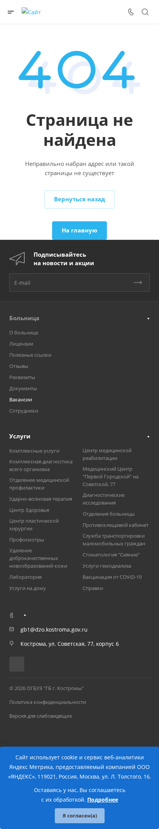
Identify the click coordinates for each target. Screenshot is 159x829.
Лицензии (21, 343)
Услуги (19, 436)
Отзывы (18, 366)
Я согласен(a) (80, 815)
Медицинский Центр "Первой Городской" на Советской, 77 (111, 476)
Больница (24, 318)
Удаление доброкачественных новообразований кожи (38, 558)
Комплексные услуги (34, 450)
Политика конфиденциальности (47, 702)
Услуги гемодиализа (107, 565)
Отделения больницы (109, 513)
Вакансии (20, 399)
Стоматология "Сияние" (111, 554)
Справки (93, 588)
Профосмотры (26, 539)
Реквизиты (22, 377)
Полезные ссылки (30, 354)
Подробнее (102, 799)
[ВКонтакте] (16, 664)
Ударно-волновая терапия (40, 498)
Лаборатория (25, 576)
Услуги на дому (27, 588)
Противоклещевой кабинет (116, 524)
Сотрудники (23, 410)
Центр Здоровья (29, 509)
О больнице (23, 332)
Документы (23, 388)
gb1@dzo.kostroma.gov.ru (54, 629)
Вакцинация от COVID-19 (112, 576)
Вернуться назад (79, 199)
